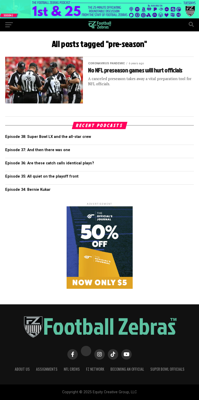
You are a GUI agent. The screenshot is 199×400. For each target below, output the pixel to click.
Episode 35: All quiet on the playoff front (42, 176)
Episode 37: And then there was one (37, 150)
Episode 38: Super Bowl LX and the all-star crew (48, 137)
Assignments (47, 369)
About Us (22, 369)
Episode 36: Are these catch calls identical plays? (49, 163)
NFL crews (72, 369)
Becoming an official (127, 369)
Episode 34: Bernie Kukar (28, 189)
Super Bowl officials (167, 369)
